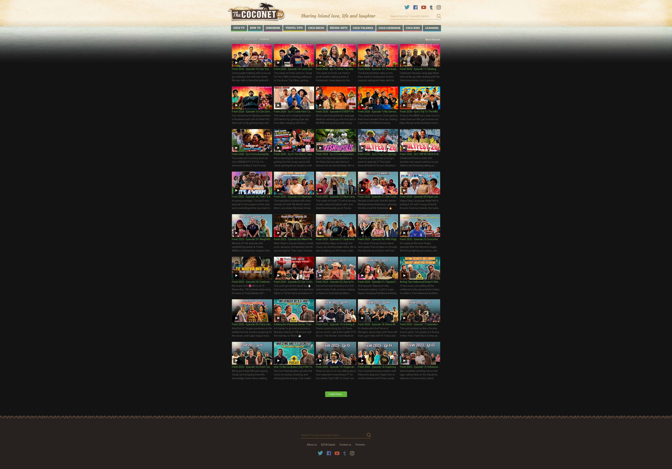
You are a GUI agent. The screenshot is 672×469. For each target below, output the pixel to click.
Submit (438, 16)
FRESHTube (250, 39)
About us (312, 444)
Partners (360, 444)
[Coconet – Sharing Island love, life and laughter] (256, 12)
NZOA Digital (328, 444)
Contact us (345, 444)
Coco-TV (236, 39)
